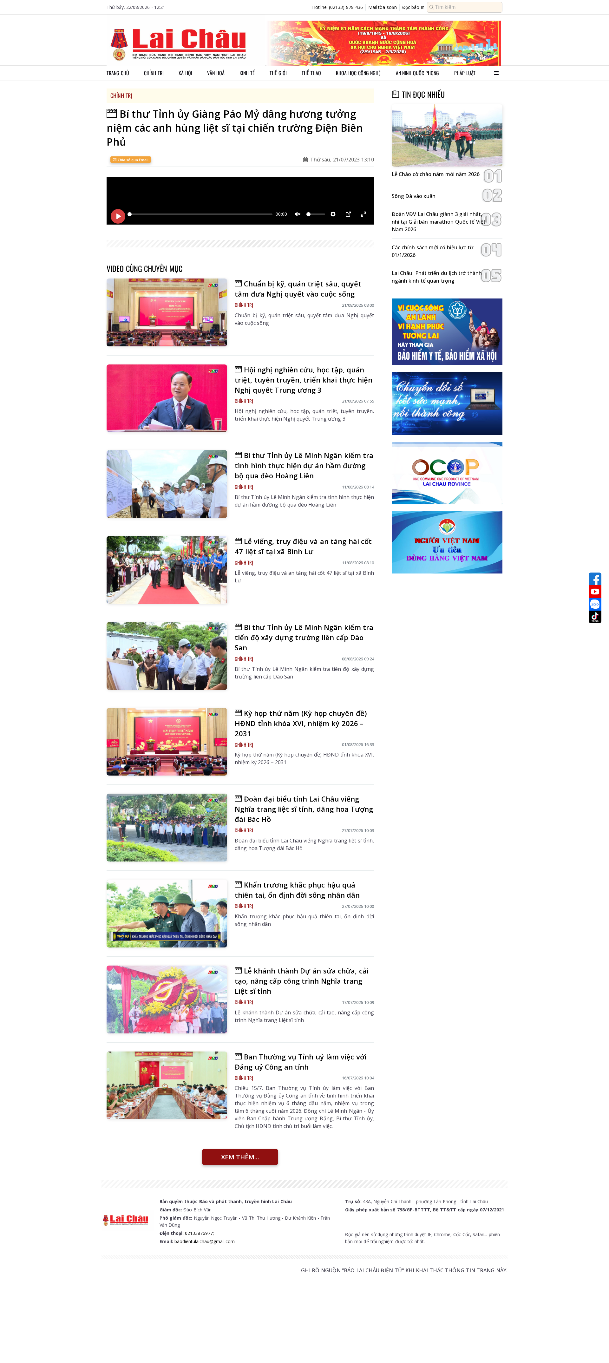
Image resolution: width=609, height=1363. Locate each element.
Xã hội (185, 73)
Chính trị (154, 73)
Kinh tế (247, 73)
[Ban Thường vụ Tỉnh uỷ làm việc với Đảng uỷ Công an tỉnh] (167, 1085)
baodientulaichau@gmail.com (204, 1241)
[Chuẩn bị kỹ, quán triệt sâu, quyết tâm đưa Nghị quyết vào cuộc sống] (167, 312)
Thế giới (278, 73)
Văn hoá (216, 73)
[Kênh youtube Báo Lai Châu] (595, 591)
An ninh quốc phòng (417, 73)
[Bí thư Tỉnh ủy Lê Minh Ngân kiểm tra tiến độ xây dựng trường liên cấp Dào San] (167, 656)
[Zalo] (595, 604)
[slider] (200, 214)
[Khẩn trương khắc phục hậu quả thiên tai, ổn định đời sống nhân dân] (167, 913)
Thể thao (311, 73)
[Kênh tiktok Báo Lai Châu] (595, 617)
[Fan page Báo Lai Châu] (595, 579)
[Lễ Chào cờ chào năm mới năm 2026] (447, 135)
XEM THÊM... (240, 1157)
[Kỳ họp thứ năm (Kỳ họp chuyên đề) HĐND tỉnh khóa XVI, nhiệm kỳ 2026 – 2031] (167, 742)
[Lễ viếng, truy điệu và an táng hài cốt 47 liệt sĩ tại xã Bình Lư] (167, 570)
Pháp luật (464, 73)
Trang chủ (118, 73)
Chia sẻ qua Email (132, 159)
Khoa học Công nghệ (358, 73)
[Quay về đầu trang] (595, 1346)
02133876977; (199, 1233)
